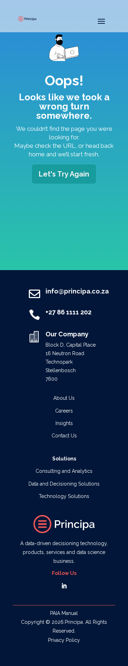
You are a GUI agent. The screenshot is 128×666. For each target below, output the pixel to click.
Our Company (67, 334)
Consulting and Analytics (64, 471)
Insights (64, 423)
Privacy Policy (64, 640)
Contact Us (64, 435)
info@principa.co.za (77, 291)
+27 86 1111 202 (68, 312)
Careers (64, 411)
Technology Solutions (64, 496)
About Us (64, 398)
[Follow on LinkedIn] (64, 586)
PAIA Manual (64, 613)
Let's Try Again (64, 174)
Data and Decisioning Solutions (64, 484)
